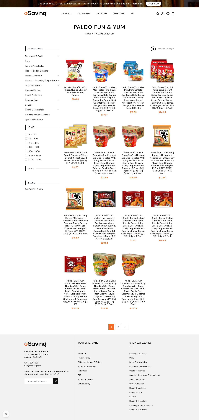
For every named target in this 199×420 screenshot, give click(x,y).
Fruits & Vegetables (34, 66)
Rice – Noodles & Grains (36, 71)
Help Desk (82, 371)
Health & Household (34, 109)
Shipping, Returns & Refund (90, 362)
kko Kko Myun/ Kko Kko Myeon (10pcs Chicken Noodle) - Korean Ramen (75, 91)
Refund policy (84, 384)
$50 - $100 (35, 155)
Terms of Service (85, 379)
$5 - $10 (33, 138)
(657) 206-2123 (31, 363)
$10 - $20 (34, 143)
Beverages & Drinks (34, 56)
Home (88, 33)
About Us (82, 353)
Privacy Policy (84, 358)
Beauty (28, 105)
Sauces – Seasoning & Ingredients (41, 80)
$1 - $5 (32, 134)
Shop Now (153, 3)
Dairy (27, 61)
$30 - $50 (34, 151)
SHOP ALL (66, 13)
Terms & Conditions (87, 366)
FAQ (132, 13)
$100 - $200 (35, 159)
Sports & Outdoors (34, 119)
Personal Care (31, 100)
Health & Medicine (33, 95)
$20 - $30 (34, 147)
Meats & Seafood (33, 75)
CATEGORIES (83, 13)
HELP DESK (118, 13)
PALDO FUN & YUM (34, 189)
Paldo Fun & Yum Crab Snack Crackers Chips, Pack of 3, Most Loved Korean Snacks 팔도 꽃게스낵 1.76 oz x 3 (75, 157)
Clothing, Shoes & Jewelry (37, 114)
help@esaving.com (32, 365)
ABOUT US (102, 13)
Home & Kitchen (32, 90)
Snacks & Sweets (33, 85)
